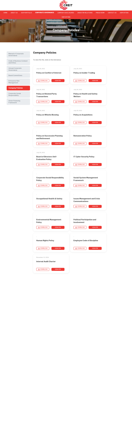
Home (5, 12)
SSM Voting (66, 17)
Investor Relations (84, 12)
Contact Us (112, 12)
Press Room (100, 12)
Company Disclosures (65, 12)
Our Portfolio (26, 12)
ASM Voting (124, 12)
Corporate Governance (44, 12)
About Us (14, 12)
